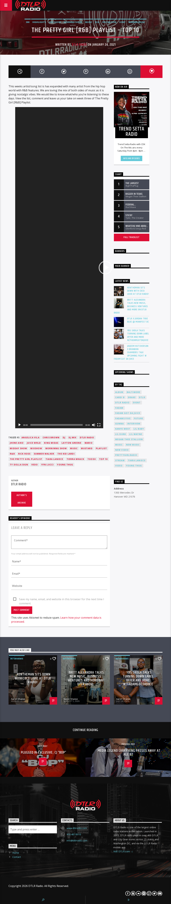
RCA (97, 22)
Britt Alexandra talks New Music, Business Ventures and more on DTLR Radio (86, 678)
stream (120, 460)
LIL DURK (120, 434)
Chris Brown (51, 437)
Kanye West (122, 428)
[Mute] (93, 425)
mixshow (36, 448)
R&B (12, 453)
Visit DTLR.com (122, 851)
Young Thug (65, 464)
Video (119, 465)
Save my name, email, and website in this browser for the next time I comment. (61, 599)
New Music (133, 444)
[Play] (19, 425)
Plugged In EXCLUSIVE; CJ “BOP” (43, 752)
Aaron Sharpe (18, 698)
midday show (18, 448)
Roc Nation (109, 22)
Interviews (16, 658)
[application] (59, 267)
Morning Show (73, 22)
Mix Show (55, 22)
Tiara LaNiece (54, 459)
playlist (101, 448)
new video (122, 449)
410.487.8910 (74, 834)
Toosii (92, 459)
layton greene (71, 442)
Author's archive (22, 499)
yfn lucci (47, 464)
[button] (105, 267)
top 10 (103, 459)
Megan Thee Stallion (129, 439)
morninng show (56, 448)
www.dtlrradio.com (77, 828)
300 (27, 22)
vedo (34, 464)
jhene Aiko (17, 442)
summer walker (44, 453)
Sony (122, 22)
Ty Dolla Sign (19, 464)
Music (88, 22)
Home (15, 852)
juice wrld (34, 442)
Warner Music (136, 22)
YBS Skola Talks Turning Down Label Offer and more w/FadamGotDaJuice (138, 678)
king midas (51, 442)
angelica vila (30, 437)
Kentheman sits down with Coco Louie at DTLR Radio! (33, 678)
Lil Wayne (135, 434)
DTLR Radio (79, 44)
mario (89, 442)
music (74, 448)
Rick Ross (24, 453)
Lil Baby (139, 428)
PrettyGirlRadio (126, 455)
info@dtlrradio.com (77, 840)
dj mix (72, 437)
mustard (86, 448)
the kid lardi (66, 453)
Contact (16, 856)
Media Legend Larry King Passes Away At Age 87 (129, 753)
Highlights (39, 22)
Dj (64, 437)
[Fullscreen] (99, 425)
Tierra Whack (75, 459)
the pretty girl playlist (26, 459)
